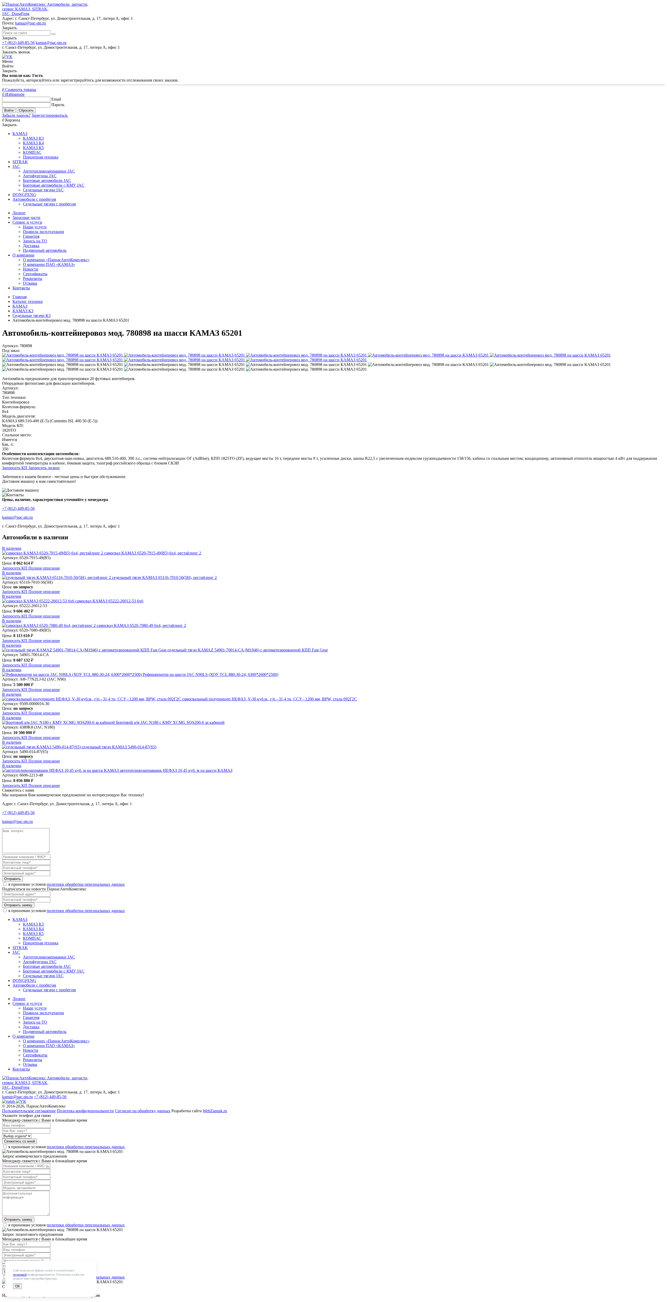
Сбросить (26, 110)
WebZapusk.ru (215, 1111)
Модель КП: (13, 425)
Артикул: (10, 388)
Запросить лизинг (44, 468)
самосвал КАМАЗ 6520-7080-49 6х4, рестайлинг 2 (141, 625)
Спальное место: (17, 435)
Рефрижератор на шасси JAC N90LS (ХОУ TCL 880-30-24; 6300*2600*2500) (210, 674)
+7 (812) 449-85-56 (18, 42)
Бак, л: (8, 444)
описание (44, 568)
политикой (20, 1274)
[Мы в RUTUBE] (9, 1101)
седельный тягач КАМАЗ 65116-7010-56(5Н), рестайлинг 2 (164, 577)
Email (56, 99)
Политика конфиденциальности (85, 1111)
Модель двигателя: (18, 416)
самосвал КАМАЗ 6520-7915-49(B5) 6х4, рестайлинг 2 (152, 553)
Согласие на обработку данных (142, 1111)
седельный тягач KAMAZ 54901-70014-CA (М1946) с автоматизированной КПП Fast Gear (248, 650)
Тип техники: (14, 397)
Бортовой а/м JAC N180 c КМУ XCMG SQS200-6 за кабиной (170, 722)
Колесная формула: (19, 407)
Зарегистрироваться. (50, 115)
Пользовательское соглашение (29, 1111)
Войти (9, 110)
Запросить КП (15, 468)
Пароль (57, 104)
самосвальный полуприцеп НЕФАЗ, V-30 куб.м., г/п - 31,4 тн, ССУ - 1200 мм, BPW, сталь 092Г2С (269, 699)
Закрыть (9, 38)
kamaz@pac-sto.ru (30, 23)
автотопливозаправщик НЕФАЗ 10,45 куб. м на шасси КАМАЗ (176, 770)
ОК (17, 1286)
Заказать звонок (16, 52)
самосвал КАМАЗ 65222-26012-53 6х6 (109, 601)
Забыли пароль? (16, 115)
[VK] (7, 56)
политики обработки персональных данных (86, 884)
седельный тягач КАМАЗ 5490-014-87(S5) (119, 747)
